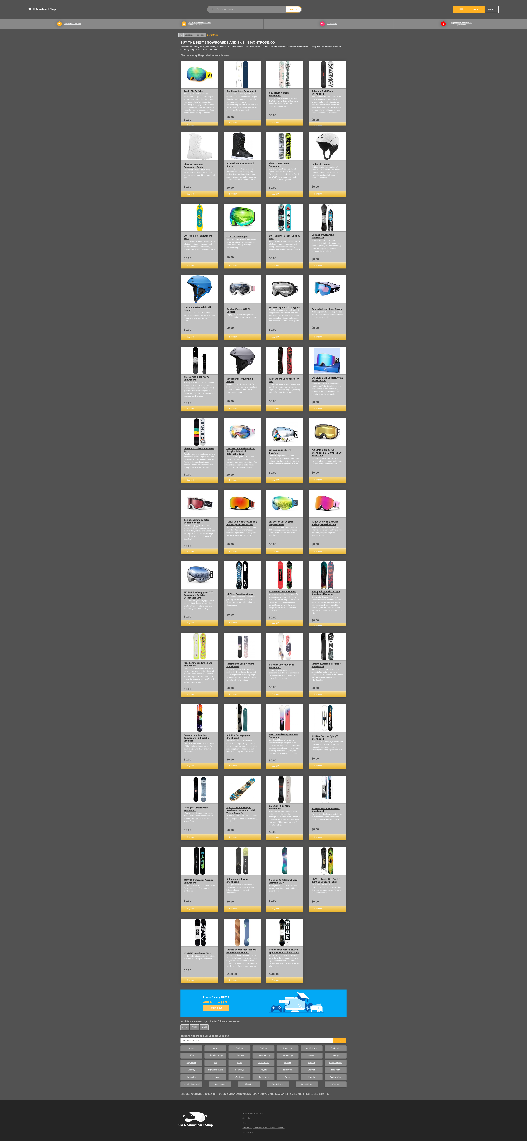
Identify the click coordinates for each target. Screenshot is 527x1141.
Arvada (191, 1048)
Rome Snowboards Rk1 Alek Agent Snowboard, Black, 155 (284, 951)
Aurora (215, 1048)
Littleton (311, 1070)
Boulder (239, 1048)
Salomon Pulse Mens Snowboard (279, 807)
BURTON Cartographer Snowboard (238, 736)
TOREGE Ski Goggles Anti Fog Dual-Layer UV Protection (241, 523)
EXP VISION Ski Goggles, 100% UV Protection (327, 379)
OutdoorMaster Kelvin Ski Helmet (197, 308)
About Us (246, 1118)
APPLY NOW (216, 1008)
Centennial (335, 1048)
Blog (244, 1123)
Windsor (335, 1084)
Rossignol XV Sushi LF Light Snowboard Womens (326, 593)
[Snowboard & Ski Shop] (42, 9)
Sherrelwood (220, 1084)
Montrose (213, 35)
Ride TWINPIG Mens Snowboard (279, 164)
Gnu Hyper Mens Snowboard (241, 91)
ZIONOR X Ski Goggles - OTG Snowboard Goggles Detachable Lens (198, 595)
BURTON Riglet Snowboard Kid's (198, 237)
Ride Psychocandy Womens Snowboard (198, 664)
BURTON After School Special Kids (284, 237)
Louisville (191, 1077)
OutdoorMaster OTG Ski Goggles (238, 310)
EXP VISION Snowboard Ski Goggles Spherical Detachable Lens (240, 451)
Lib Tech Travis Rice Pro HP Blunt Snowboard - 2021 (326, 880)
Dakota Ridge (287, 1055)
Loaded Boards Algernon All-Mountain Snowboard (241, 951)
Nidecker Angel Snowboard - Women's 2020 (284, 881)
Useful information (253, 1114)
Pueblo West (335, 1077)
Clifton (191, 1055)
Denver (311, 1055)
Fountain (287, 1063)
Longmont (335, 1070)
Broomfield (287, 1048)
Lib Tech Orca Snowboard (239, 594)
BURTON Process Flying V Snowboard (325, 737)
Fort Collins (263, 1063)
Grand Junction (335, 1063)
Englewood (191, 1063)
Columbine (239, 1055)
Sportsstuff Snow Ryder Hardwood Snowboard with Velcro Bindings (240, 810)
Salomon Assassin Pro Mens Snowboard (326, 665)
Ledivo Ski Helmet (321, 164)
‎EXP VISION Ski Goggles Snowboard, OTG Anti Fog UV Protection (326, 453)
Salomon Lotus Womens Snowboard (281, 666)
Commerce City (263, 1055)
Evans (239, 1063)
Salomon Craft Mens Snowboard (322, 92)
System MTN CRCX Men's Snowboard (196, 378)
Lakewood (287, 1070)
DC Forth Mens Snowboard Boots (240, 164)
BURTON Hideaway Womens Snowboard (283, 735)
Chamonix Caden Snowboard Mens (199, 450)
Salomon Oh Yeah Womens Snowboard (240, 665)
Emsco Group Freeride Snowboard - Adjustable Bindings (196, 738)
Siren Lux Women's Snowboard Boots (193, 165)
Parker (288, 1077)
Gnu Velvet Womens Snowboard (279, 94)
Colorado (200, 35)
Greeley (191, 1070)
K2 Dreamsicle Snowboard (282, 591)
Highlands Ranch (215, 1070)
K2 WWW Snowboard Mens (197, 953)
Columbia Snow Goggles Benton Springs (196, 521)
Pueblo (311, 1077)
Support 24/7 (248, 1132)
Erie (215, 1063)
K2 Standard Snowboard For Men (284, 380)
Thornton (249, 1084)
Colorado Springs (215, 1055)
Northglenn (263, 1077)
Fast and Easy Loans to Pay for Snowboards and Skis (263, 1128)
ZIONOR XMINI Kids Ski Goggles (280, 451)
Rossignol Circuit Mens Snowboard (196, 809)
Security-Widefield (191, 1084)
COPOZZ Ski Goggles (237, 236)
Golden (311, 1063)
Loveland (215, 1077)
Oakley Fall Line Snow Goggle (327, 309)
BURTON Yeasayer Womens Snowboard (326, 810)
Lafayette (264, 1070)
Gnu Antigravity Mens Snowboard (323, 236)
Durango (335, 1055)
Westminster (278, 1084)
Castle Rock (311, 1048)
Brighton (263, 1048)
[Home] (198, 1120)
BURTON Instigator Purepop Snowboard (198, 881)
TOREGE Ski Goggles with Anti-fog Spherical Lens (325, 523)
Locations (189, 35)
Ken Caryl (239, 1070)
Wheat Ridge (306, 1084)
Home (181, 35)
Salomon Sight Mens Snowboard (237, 880)
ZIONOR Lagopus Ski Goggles (284, 307)
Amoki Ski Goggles (193, 91)
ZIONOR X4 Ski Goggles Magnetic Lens (281, 523)
